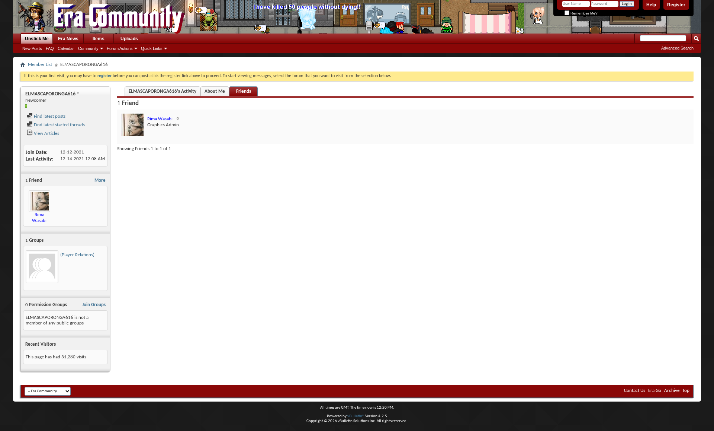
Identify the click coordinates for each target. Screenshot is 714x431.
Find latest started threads (59, 125)
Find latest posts (49, 116)
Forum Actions (120, 48)
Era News (68, 38)
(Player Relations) (77, 255)
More (100, 180)
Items (98, 38)
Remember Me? (583, 13)
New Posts (32, 48)
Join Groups (94, 304)
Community (88, 48)
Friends (243, 91)
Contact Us (634, 390)
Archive (671, 390)
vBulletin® (355, 416)
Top (685, 390)
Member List (40, 64)
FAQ (50, 48)
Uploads (129, 38)
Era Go (654, 390)
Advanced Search (677, 48)
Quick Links (152, 48)
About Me (215, 91)
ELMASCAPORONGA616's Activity (162, 91)
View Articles (46, 133)
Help (651, 4)
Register (676, 4)
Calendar (66, 48)
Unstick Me (37, 38)
